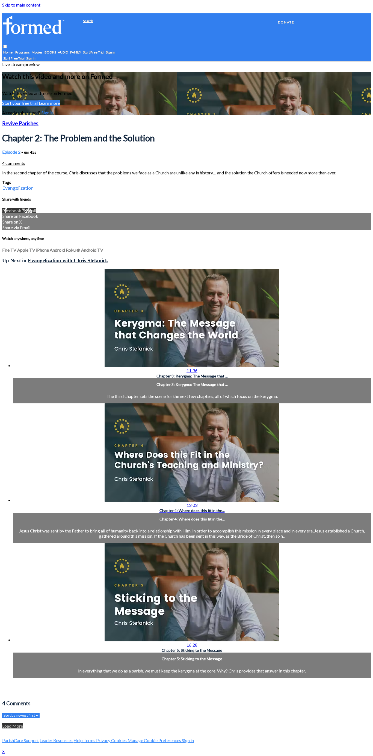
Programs (22, 52)
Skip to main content (21, 4)
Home (8, 52)
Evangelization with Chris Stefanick (68, 260)
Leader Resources (56, 740)
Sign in (110, 52)
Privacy (103, 740)
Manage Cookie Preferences (155, 740)
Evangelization (18, 188)
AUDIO (63, 52)
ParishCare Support (20, 740)
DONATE (286, 22)
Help (78, 740)
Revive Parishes (20, 123)
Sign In (30, 58)
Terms (90, 740)
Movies (37, 52)
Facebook (12, 210)
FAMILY (75, 52)
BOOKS (50, 52)
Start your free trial (20, 103)
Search (88, 21)
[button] (5, 47)
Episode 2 (11, 151)
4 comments (13, 163)
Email (31, 210)
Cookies (119, 740)
